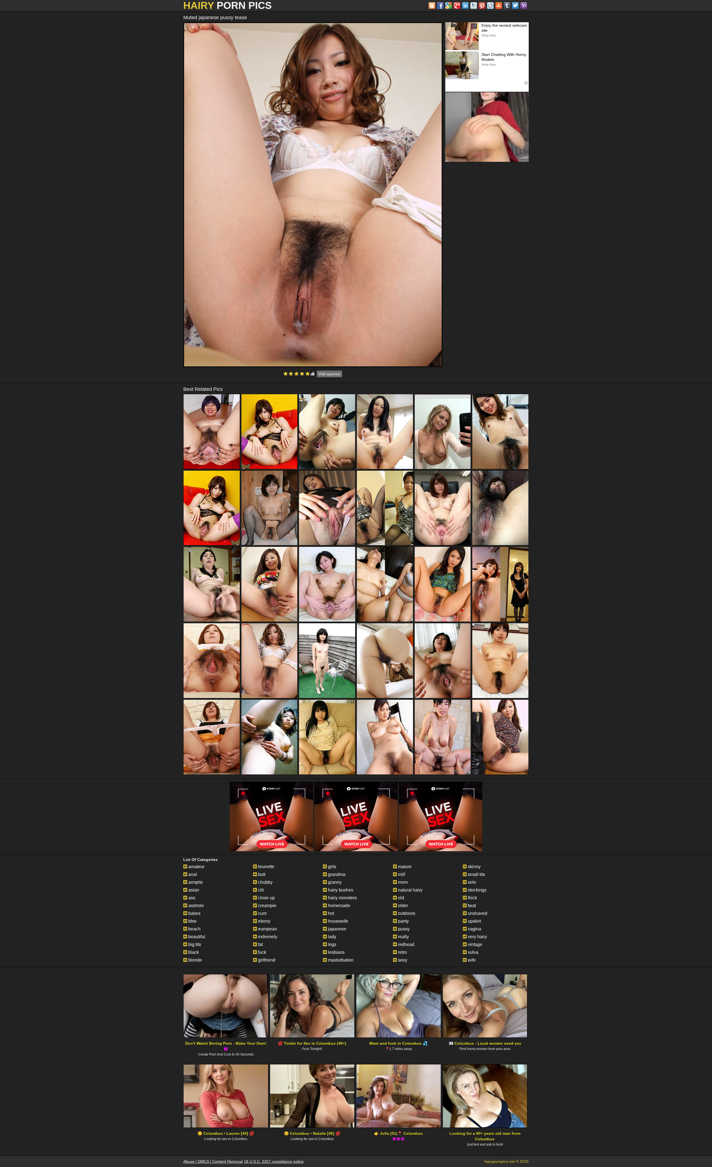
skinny (474, 866)
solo (471, 882)
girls (331, 866)
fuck (261, 952)
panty (403, 921)
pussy (403, 929)
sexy (402, 960)
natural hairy (409, 890)
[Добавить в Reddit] (490, 5)
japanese (336, 929)
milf (401, 874)
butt (261, 874)
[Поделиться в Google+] (457, 5)
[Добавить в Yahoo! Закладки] (523, 5)
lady (331, 936)
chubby (265, 882)
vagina (474, 929)
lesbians (336, 952)
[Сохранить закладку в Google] (448, 5)
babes (194, 913)
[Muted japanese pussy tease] (312, 194)
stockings (476, 890)
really (403, 936)
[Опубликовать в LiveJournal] (473, 5)
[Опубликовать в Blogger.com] (432, 5)
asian (193, 890)
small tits (476, 874)
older (402, 905)
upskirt (474, 921)
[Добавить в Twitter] (515, 5)
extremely (267, 936)
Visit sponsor (329, 374)
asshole (195, 905)
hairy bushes (340, 890)
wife (471, 960)
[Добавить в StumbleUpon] (498, 5)
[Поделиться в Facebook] (440, 5)
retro (402, 952)
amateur (195, 866)
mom (402, 882)
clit (260, 890)
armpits (195, 882)
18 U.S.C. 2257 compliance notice (274, 1161)
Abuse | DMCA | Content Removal (213, 1161)
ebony (263, 921)
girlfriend (266, 960)
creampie (266, 905)
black (193, 952)
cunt (261, 913)
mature (404, 866)
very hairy (477, 936)
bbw (192, 921)
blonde (194, 960)
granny (334, 882)
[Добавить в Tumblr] (507, 5)
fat (260, 944)
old (400, 897)
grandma (336, 874)
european (267, 929)
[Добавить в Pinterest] (482, 5)
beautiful (196, 936)
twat (471, 905)
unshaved (477, 913)
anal (192, 874)
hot (330, 913)
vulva (472, 952)
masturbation (340, 960)
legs (331, 944)
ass (191, 897)
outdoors (406, 913)
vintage (474, 944)
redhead (405, 944)
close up (266, 897)
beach (194, 929)
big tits (194, 944)
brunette (265, 866)
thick (472, 897)
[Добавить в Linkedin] (465, 5)
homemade (338, 905)
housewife (337, 921)
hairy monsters (342, 897)
